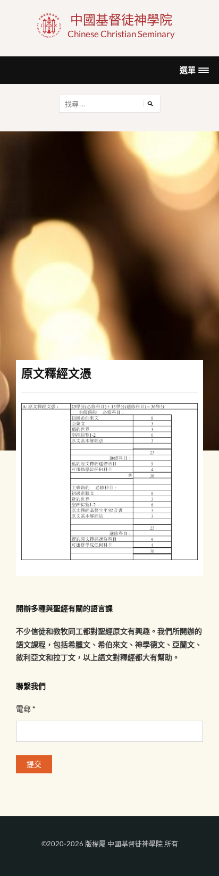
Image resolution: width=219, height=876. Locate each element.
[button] (194, 70)
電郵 (26, 708)
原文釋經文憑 (56, 373)
